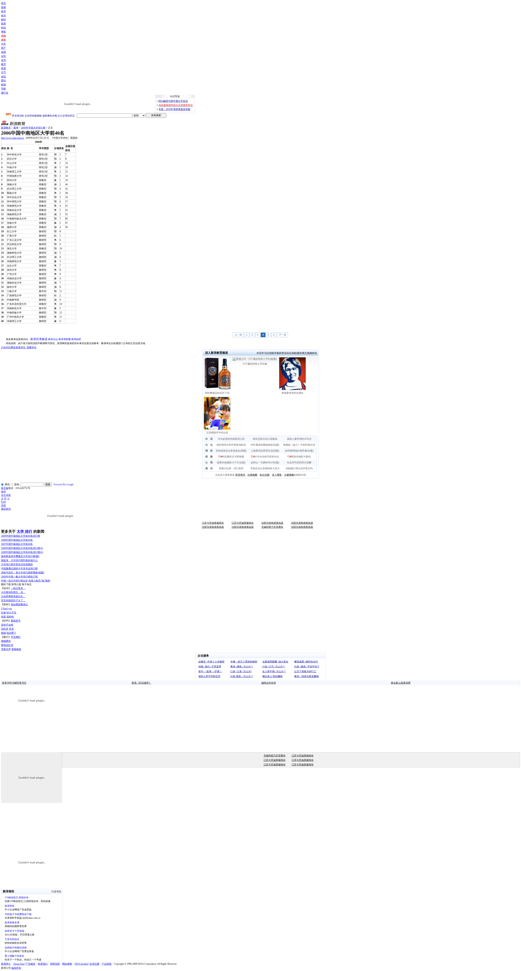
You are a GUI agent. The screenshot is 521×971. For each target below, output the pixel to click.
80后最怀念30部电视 (233, 456)
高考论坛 (53, 339)
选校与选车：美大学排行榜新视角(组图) (22, 572)
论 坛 (209, 444)
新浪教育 (6, 127)
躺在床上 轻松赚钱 (272, 676)
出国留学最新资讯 (276, 353)
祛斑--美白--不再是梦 (209, 666)
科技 (3, 27)
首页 (3, 3)
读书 (3, 60)
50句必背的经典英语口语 (231, 438)
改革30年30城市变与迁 (14, 682)
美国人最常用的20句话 (299, 438)
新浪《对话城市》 (141, 682)
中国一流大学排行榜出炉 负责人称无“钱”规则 (25, 580)
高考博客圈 (64, 339)
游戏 (3, 52)
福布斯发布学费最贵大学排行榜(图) (20, 556)
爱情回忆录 (7, 645)
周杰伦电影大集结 (301, 456)
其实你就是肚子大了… (13, 600)
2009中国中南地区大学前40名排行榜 (20, 536)
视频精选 (312, 353)
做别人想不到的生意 (209, 676)
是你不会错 (7, 624)
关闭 (3, 505)
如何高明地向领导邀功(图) (299, 450)
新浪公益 (16, 584)
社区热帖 (292, 353)
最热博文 (302, 353)
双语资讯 (240, 474)
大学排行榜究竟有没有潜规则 (17, 564)
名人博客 (277, 474)
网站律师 (67, 963)
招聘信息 (55, 963)
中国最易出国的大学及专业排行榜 (19, 568)
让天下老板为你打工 (305, 671)
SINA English (81, 963)
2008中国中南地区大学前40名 (17, 540)
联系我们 (43, 963)
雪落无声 (6, 649)
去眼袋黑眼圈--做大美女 (275, 661)
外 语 (209, 438)
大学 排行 (24, 531)
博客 (3, 31)
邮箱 (3, 84)
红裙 (3, 612)
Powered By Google (63, 484)
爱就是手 (16, 620)
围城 (3, 633)
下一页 (282, 334)
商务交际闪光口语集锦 (265, 438)
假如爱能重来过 (19, 604)
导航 (3, 88)
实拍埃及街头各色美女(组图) (231, 450)
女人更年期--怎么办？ (274, 671)
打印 (3, 502)
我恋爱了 (11, 633)
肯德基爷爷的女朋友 (292, 393)
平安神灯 (16, 637)
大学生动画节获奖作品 (267, 456)
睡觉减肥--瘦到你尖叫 (306, 661)
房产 (3, 48)
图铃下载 (6, 584)
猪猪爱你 (6, 641)
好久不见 (11, 612)
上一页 (238, 334)
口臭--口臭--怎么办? (241, 671)
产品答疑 (107, 963)
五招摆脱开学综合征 (217, 432)
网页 (7, 484)
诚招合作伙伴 (268, 682)
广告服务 (30, 963)
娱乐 (3, 15)
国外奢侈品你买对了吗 (217, 393)
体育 (3, 11)
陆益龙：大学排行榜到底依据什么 (19, 560)
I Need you (6, 608)
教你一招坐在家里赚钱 (306, 676)
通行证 (4, 92)
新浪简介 (6, 963)
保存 (3, 491)
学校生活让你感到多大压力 (265, 468)
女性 (3, 56)
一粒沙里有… (18, 588)
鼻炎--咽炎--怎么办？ (241, 666)
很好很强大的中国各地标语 (231, 444)
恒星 (3, 616)
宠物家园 (16, 649)
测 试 (209, 468)
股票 (3, 23)
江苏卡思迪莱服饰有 (213, 523)
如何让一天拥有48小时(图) (265, 462)
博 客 (209, 450)
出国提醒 (252, 474)
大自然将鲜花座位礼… (13, 596)
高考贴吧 (76, 339)
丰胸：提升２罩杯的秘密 (243, 661)
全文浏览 (6, 495)
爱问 (3, 80)
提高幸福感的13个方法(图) (231, 462)
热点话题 (264, 474)
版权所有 (16, 968)
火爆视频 (289, 474)
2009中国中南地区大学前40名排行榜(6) (22, 552)
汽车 (3, 44)
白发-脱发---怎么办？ (241, 676)
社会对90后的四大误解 (299, 462)
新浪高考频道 (38, 339)
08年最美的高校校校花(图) (265, 444)
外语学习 (261, 353)
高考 (15, 127)
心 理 (209, 462)
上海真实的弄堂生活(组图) (265, 450)
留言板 (4, 488)
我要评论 (18, 347)
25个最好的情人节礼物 (255, 363)
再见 (11, 628)
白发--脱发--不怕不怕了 (307, 666)
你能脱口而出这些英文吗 (299, 468)
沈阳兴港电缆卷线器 (272, 523)
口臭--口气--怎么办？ (273, 666)
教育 (3, 64)
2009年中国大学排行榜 (33, 127)
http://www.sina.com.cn (12, 137)
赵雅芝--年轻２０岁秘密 (211, 661)
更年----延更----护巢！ (210, 671)
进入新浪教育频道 (216, 352)
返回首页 (6, 508)
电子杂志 (27, 584)
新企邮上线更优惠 (400, 682)
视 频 (209, 456)
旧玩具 (4, 628)
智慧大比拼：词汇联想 (231, 468)
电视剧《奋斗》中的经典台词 (299, 444)
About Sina (18, 963)
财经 (3, 19)
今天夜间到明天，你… (13, 592)
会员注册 (94, 963)
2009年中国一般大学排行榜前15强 (19, 576)
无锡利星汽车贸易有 (272, 527)
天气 (3, 72)
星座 (3, 68)
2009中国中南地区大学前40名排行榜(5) (22, 548)
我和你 (10, 616)
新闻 (3, 7)
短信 (3, 76)
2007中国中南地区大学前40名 (17, 544)
